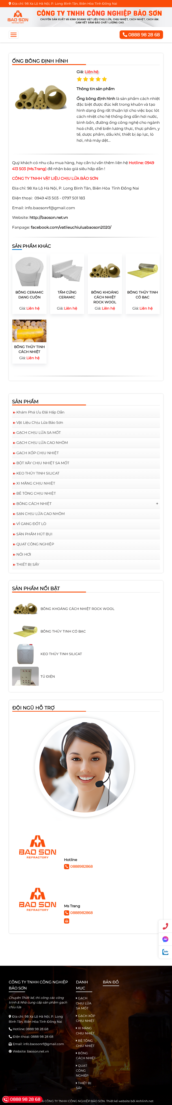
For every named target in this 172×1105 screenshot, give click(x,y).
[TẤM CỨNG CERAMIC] (67, 270)
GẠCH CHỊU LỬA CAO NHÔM (42, 443)
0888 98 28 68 (143, 34)
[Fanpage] (165, 939)
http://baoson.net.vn (49, 217)
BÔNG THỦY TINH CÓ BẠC (63, 619)
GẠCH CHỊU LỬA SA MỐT (38, 432)
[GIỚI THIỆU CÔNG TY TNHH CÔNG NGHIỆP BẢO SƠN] (86, 17)
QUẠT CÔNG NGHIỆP (35, 544)
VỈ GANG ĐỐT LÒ (31, 524)
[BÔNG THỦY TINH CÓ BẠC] (143, 270)
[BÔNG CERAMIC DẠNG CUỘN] (29, 270)
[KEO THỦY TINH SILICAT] (25, 642)
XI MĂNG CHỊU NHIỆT (35, 483)
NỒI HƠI (23, 554)
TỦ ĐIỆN (48, 664)
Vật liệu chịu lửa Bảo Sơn (39, 422)
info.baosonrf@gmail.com (43, 1044)
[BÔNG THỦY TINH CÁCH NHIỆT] (29, 331)
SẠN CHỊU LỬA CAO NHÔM (40, 514)
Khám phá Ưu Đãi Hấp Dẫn (40, 412)
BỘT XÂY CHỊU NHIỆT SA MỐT (42, 463)
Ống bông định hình (96, 98)
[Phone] (165, 926)
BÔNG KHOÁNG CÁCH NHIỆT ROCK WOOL (105, 297)
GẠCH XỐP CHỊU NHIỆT (37, 453)
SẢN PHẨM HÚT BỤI (34, 534)
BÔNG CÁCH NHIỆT (34, 504)
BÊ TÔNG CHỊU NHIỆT (36, 493)
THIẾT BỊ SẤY (27, 564)
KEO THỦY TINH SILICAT (37, 473)
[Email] (67, 920)
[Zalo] (165, 952)
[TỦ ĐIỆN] (25, 665)
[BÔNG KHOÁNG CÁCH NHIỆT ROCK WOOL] (105, 270)
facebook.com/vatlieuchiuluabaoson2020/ (71, 227)
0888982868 (81, 866)
